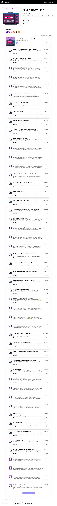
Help (22, 499)
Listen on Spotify (28, 20)
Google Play (29, 503)
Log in (45, 2)
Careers (15, 499)
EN (54, 2)
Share (49, 43)
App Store (19, 503)
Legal (19, 499)
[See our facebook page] (2, 503)
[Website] (23, 23)
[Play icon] (17, 43)
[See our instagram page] (7, 503)
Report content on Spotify (46, 35)
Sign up (49, 2)
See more (15, 53)
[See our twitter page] (5, 503)
